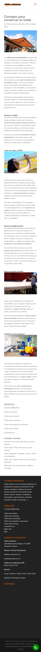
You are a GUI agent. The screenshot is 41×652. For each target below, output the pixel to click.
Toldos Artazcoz (12, 24)
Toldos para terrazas (11, 428)
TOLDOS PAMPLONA (11, 408)
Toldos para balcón (10, 412)
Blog (5, 531)
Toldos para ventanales (12, 420)
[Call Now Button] (36, 647)
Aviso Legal (30, 644)
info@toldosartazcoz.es (12, 558)
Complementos (9, 432)
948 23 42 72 (15, 554)
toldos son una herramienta (16, 57)
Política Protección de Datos (16, 646)
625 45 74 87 (13, 565)
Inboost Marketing (18, 644)
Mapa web (7, 529)
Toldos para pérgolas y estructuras (16, 424)
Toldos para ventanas (11, 416)
